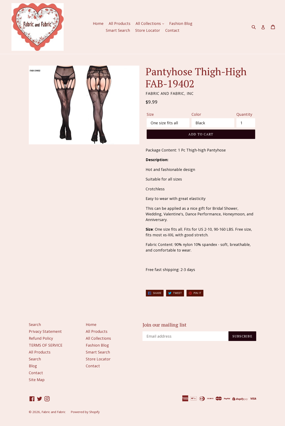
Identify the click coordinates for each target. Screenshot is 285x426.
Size (150, 114)
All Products (119, 23)
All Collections (149, 23)
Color (196, 114)
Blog (33, 365)
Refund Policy (41, 338)
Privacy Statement (45, 331)
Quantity (244, 114)
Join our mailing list (164, 325)
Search (35, 324)
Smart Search (118, 30)
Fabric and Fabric (54, 412)
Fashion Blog (180, 23)
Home (98, 23)
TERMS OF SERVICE (45, 345)
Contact (172, 30)
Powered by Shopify (85, 412)
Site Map (37, 379)
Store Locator (147, 30)
